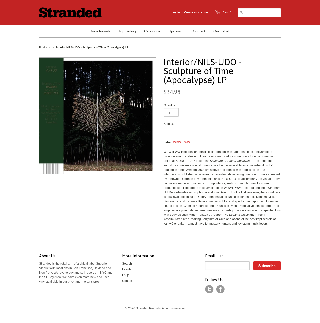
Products (44, 47)
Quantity (169, 105)
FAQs (126, 275)
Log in (176, 12)
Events (127, 269)
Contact (127, 281)
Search (127, 263)
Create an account (196, 12)
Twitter (209, 289)
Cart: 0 (227, 12)
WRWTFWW (181, 142)
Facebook (220, 289)
